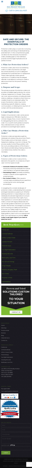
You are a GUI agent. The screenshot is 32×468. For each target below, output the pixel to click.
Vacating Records (7, 253)
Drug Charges (6, 265)
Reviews (3, 333)
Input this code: (5, 445)
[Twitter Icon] (5, 381)
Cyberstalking (6, 281)
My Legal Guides (5, 388)
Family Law (5, 229)
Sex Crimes (5, 273)
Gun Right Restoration (9, 249)
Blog (2, 335)
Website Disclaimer (8, 461)
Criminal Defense (7, 233)
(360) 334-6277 (21, 10)
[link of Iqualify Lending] (10, 408)
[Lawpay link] (10, 396)
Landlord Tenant (7, 241)
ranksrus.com (25, 466)
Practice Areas (5, 330)
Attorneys (3, 328)
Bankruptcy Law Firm (8, 257)
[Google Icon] (8, 381)
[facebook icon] (2, 381)
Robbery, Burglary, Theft (9, 269)
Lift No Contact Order (8, 237)
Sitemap (5, 466)
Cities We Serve (5, 338)
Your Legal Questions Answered (9, 391)
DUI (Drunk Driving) (8, 261)
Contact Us (16, 312)
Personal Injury (6, 245)
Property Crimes (7, 277)
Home (3, 325)
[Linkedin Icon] (10, 381)
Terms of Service (19, 461)
